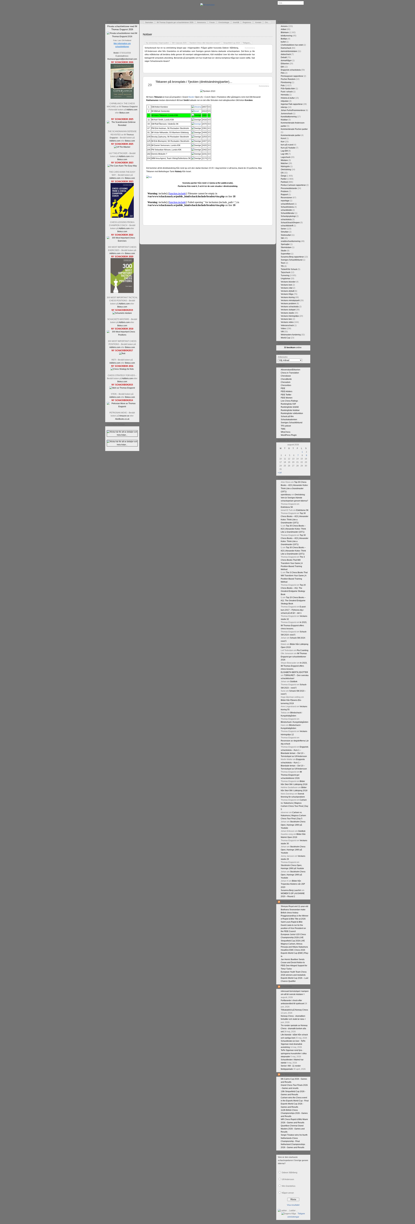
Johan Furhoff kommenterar (293, 110)
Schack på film (287, 416)
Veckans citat (286, 288)
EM (282, 67)
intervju (284, 107)
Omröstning (286, 169)
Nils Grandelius (288, 1186)
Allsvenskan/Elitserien (290, 370)
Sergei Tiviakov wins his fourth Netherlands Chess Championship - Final (294, 1138)
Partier (284, 179)
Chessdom (285, 382)
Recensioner (286, 197)
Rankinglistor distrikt (290, 407)
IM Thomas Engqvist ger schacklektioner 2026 (175, 22)
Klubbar (284, 120)
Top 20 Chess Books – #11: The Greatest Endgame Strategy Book (293, 600)
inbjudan (285, 101)
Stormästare (286, 247)
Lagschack (285, 157)
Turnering (285, 275)
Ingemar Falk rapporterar (292, 104)
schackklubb (286, 210)
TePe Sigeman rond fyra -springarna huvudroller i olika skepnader (294, 1053)
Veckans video (287, 322)
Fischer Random (288, 79)
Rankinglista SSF (288, 404)
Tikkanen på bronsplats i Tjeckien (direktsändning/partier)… (193, 81)
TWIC (283, 429)
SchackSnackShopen (290, 222)
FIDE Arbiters (286, 391)
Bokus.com (124, 113)
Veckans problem (288, 303)
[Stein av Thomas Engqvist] (122, 388)
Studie (283, 251)
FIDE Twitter (286, 395)
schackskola (286, 219)
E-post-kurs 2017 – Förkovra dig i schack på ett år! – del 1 (293, 610)
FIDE (283, 388)
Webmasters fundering (291, 335)
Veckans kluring (288, 297)
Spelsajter (285, 244)
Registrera (247, 22)
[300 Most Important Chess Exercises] (122, 241)
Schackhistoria (287, 207)
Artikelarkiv (283, 357)
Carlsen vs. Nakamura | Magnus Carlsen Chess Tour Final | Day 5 (293, 815)
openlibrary (286, 494)
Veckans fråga (287, 294)
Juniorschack (286, 113)
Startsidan (149, 22)
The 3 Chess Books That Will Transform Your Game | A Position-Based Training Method (293, 563)
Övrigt (283, 176)
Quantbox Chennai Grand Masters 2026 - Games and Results (293, 1129)
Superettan (285, 254)
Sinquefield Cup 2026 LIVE (293, 941)
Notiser (147, 34)
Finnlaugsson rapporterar (292, 76)
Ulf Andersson (288, 1179)
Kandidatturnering (289, 117)
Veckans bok (286, 285)
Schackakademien (289, 419)
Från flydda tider (288, 88)
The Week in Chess (289, 1074)
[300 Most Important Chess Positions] (122, 335)
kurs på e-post (287, 145)
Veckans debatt (287, 291)
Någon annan (288, 1193)
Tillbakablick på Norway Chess (294, 1010)
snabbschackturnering (290, 241)
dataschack (286, 54)
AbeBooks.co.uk (122, 419)
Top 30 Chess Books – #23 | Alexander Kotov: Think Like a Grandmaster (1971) (293, 529)
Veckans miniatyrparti (290, 300)
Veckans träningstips (290, 316)
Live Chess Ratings (289, 401)
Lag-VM (284, 154)
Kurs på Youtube (288, 148)
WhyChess (285, 432)
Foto (283, 85)
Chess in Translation (290, 373)
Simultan (285, 232)
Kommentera (250, 48)
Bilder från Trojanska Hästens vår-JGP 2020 (293, 884)
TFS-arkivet (286, 426)
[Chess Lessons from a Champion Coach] (122, 217)
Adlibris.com (131, 110)
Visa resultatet (293, 1205)
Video (283, 328)
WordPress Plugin (289, 435)
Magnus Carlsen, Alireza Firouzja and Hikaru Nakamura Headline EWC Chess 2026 (294, 947)
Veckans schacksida (290, 306)
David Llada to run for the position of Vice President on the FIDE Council (293, 928)
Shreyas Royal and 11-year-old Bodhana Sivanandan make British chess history (294, 909)
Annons (284, 26)
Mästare (284, 160)
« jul (280, 472)
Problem (284, 191)
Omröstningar (223, 22)
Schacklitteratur (287, 213)
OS (282, 173)
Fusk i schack (287, 92)
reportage (285, 201)
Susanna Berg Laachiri (291, 890)
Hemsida (285, 95)
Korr (283, 141)
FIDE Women (286, 398)
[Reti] (122, 353)
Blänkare (285, 32)
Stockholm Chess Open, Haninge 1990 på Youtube (293, 825)
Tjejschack (285, 272)
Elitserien (285, 63)
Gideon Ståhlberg (289, 1172)
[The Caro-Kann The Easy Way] (122, 166)
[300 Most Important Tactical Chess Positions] (122, 292)
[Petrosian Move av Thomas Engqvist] (122, 406)
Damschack (286, 48)
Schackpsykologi (288, 216)
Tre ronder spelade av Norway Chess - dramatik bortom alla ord (294, 1028)
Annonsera (201, 22)
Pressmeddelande (289, 188)
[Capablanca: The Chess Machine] (122, 98)
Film (283, 73)
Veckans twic (286, 319)
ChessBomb (286, 379)
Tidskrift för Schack (289, 269)
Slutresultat (286, 235)
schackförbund (287, 204)
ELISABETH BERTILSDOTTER (294, 672)
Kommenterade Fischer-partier (294, 129)
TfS (282, 266)
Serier (283, 229)
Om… (267, 22)
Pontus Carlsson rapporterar (293, 185)
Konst (283, 138)
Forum (212, 22)
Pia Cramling (302, 650)
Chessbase (286, 376)
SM (282, 238)
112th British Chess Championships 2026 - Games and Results (294, 1113)
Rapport (284, 194)
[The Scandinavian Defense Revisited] (122, 125)
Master (191, 97)
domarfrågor (286, 60)
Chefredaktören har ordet (292, 45)
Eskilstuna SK (287, 507)
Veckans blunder (288, 282)
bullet (283, 42)
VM (282, 331)
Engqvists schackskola (291, 70)
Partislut (284, 182)
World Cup (285, 338)
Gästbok (293, 681)
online (293, 347)
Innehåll (236, 22)
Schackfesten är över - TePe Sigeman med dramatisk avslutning (293, 1044)
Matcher (284, 163)
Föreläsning (286, 82)
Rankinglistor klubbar (290, 410)
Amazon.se (124, 416)
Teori (283, 263)
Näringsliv (285, 166)
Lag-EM (284, 151)
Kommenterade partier (291, 135)
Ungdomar (285, 278)
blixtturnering (286, 36)
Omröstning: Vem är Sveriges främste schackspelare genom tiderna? (294, 497)
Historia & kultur (288, 98)
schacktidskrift (287, 226)
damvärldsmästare (289, 51)
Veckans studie (287, 313)
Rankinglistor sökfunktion (292, 413)
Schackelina (286, 986)
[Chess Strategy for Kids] (122, 369)
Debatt (284, 57)
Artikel (283, 29)
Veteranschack (287, 325)
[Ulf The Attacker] (122, 147)
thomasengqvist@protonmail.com (122, 59)
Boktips (284, 39)
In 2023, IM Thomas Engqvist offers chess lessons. (294, 625)
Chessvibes (286, 385)
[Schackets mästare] (122, 313)
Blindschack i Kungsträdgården (294, 722)
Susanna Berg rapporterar (292, 257)
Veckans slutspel (288, 310)
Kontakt (258, 22)
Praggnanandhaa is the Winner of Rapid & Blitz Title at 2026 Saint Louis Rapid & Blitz (294, 919)
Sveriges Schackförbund (291, 260)
